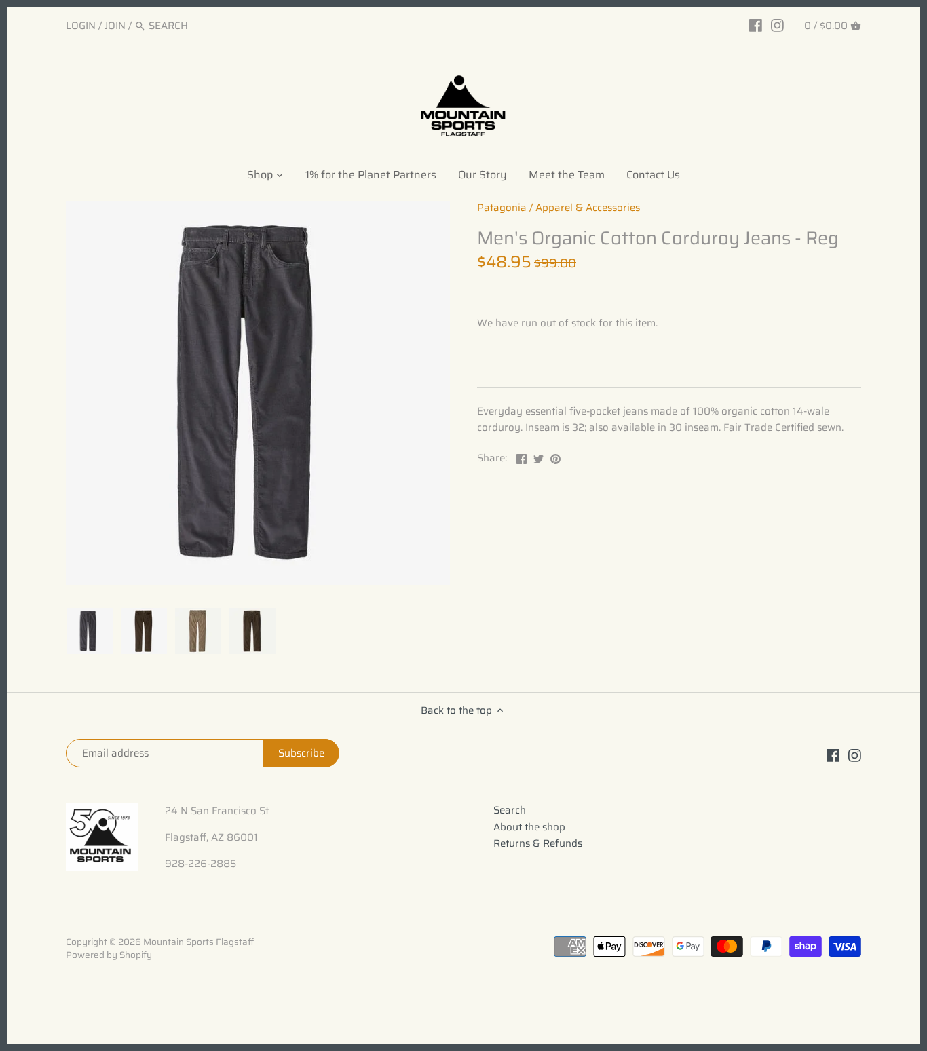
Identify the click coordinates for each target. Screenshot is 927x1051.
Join (115, 26)
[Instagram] (777, 25)
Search (509, 810)
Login (81, 26)
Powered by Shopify (109, 955)
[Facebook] (755, 25)
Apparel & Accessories (587, 207)
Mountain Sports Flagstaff (198, 942)
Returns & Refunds (537, 843)
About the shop (529, 827)
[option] (89, 631)
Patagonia (502, 207)
